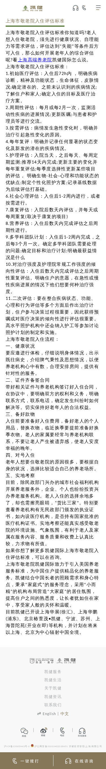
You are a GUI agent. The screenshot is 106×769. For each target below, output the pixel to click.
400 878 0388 (86, 7)
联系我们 (53, 705)
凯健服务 (53, 672)
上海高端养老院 (35, 60)
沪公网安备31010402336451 (51, 746)
